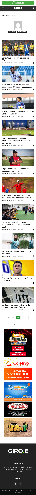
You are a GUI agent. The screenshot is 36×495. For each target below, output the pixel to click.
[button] (3, 8)
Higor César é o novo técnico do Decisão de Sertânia (15, 170)
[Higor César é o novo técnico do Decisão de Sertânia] (18, 157)
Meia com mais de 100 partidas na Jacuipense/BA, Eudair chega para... (17, 86)
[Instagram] (20, 484)
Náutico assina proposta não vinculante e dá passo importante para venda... (16, 140)
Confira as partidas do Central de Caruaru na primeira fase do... (16, 306)
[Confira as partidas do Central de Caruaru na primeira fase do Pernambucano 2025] (18, 295)
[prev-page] (8, 317)
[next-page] (27, 317)
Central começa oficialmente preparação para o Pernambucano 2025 (16, 224)
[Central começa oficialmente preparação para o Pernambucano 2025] (18, 212)
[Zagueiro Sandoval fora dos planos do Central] (18, 241)
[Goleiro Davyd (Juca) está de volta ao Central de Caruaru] (18, 101)
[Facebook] (15, 484)
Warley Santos (6, 62)
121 (13, 318)
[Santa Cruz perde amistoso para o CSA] (18, 48)
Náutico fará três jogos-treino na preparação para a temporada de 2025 (18, 196)
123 (23, 318)
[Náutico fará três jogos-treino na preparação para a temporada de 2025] (18, 185)
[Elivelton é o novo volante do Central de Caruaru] (18, 268)
